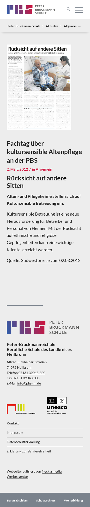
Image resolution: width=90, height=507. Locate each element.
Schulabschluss (45, 500)
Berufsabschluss (17, 500)
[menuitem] (66, 9)
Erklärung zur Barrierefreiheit (29, 451)
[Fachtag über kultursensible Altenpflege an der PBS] (39, 91)
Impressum (15, 433)
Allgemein (70, 26)
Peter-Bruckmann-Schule (23, 26)
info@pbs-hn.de (29, 383)
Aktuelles (52, 26)
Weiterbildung (73, 500)
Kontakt (13, 423)
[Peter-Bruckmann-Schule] (31, 9)
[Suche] (66, 9)
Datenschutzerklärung (23, 442)
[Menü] (76, 9)
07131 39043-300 (31, 373)
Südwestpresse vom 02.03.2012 (50, 260)
